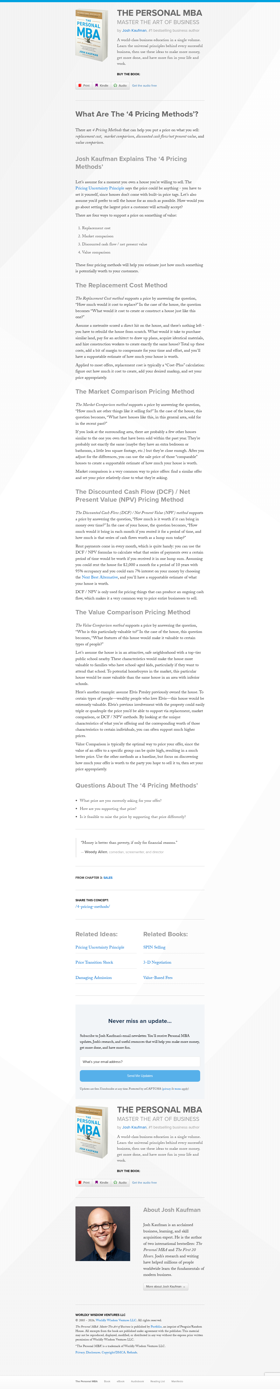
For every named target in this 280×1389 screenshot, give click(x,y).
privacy (167, 1089)
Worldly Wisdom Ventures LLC (116, 1320)
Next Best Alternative (100, 577)
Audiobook (137, 1381)
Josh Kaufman (134, 30)
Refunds (132, 1353)
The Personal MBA (159, 13)
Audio (122, 85)
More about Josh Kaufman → (166, 1286)
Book (107, 1381)
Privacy (79, 1353)
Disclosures (93, 1353)
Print (85, 85)
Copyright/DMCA (113, 1353)
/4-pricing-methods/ (92, 907)
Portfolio (156, 1327)
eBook (120, 1381)
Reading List (157, 1381)
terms (178, 1089)
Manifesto (177, 1381)
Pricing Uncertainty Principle (99, 188)
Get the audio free (144, 85)
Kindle (103, 85)
